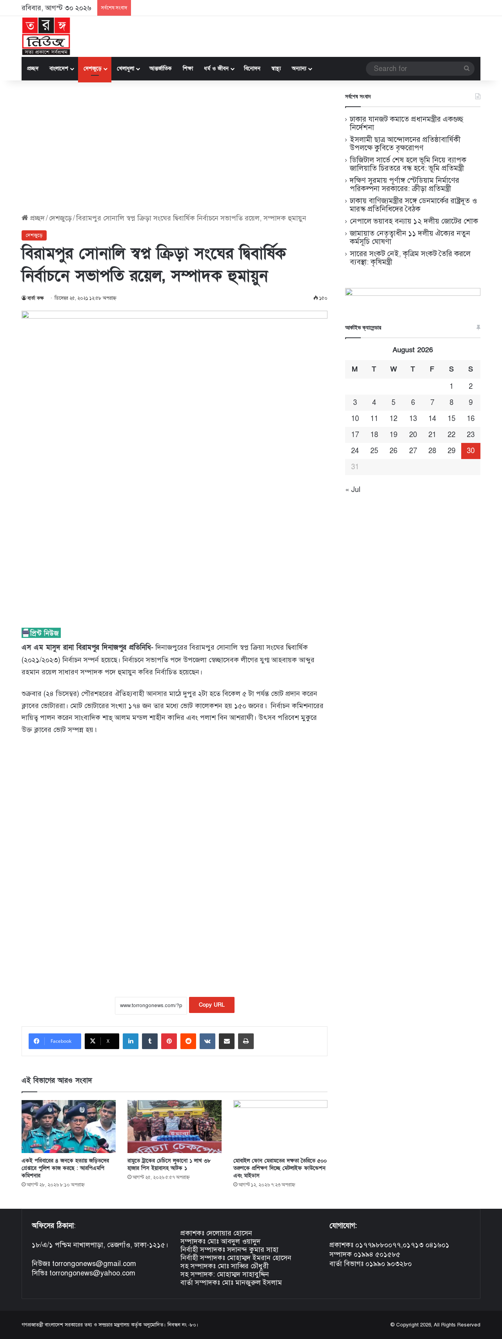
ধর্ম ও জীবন (216, 68)
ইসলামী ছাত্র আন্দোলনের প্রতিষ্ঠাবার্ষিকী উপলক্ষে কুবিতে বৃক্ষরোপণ (405, 143)
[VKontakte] (207, 1041)
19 (393, 434)
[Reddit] (188, 1041)
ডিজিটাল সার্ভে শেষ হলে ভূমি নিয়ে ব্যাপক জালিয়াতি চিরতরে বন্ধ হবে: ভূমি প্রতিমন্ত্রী (408, 164)
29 (451, 450)
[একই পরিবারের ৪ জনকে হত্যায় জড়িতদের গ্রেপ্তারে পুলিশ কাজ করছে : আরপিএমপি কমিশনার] (69, 1126)
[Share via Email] (227, 1041)
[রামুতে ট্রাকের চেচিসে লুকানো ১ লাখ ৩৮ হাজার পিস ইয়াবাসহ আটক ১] (174, 1126)
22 (451, 434)
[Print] (246, 1041)
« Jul (352, 489)
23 (471, 434)
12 (393, 418)
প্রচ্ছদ (32, 68)
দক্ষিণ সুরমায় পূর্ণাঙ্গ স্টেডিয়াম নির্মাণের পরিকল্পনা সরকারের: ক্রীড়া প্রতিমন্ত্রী (404, 184)
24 (355, 450)
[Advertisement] (174, 147)
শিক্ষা (188, 68)
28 (432, 450)
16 (471, 418)
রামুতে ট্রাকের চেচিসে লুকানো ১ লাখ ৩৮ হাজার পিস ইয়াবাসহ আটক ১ (169, 1164)
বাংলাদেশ (58, 68)
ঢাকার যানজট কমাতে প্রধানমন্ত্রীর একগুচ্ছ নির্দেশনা (406, 123)
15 (451, 418)
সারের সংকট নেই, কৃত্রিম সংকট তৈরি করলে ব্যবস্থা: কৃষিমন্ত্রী (410, 257)
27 (413, 450)
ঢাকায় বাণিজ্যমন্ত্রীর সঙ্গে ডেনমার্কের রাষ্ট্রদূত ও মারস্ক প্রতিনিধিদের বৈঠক (413, 204)
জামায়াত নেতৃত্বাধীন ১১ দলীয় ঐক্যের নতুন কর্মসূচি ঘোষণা (410, 237)
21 (432, 434)
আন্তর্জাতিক (160, 68)
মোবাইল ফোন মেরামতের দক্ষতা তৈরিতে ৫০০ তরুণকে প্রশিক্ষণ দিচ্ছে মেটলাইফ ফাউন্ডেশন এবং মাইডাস (280, 1168)
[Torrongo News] (46, 36)
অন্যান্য (299, 68)
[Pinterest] (169, 1041)
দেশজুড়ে (93, 68)
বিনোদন (252, 68)
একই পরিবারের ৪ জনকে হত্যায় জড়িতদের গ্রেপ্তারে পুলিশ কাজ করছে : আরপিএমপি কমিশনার (65, 1168)
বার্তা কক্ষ (35, 298)
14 (432, 418)
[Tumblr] (150, 1041)
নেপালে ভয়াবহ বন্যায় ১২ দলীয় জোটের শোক (414, 221)
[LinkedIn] (130, 1041)
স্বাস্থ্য (276, 68)
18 (374, 434)
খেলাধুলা (125, 68)
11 (374, 418)
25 (374, 450)
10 (355, 418)
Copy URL (212, 1005)
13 (413, 418)
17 (355, 434)
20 (413, 434)
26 (393, 450)
